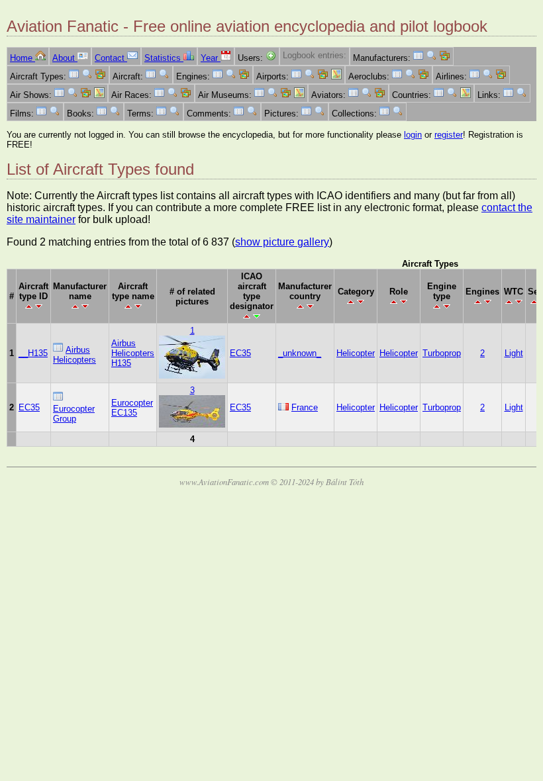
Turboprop (441, 353)
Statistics (163, 58)
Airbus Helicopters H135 (132, 353)
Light (514, 353)
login (413, 135)
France (304, 407)
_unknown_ (299, 353)
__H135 (33, 353)
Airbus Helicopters (74, 355)
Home (22, 58)
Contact (111, 58)
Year (211, 58)
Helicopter (355, 353)
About (64, 58)
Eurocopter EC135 (132, 408)
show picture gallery (282, 242)
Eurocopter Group (74, 414)
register (448, 135)
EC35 (240, 353)
